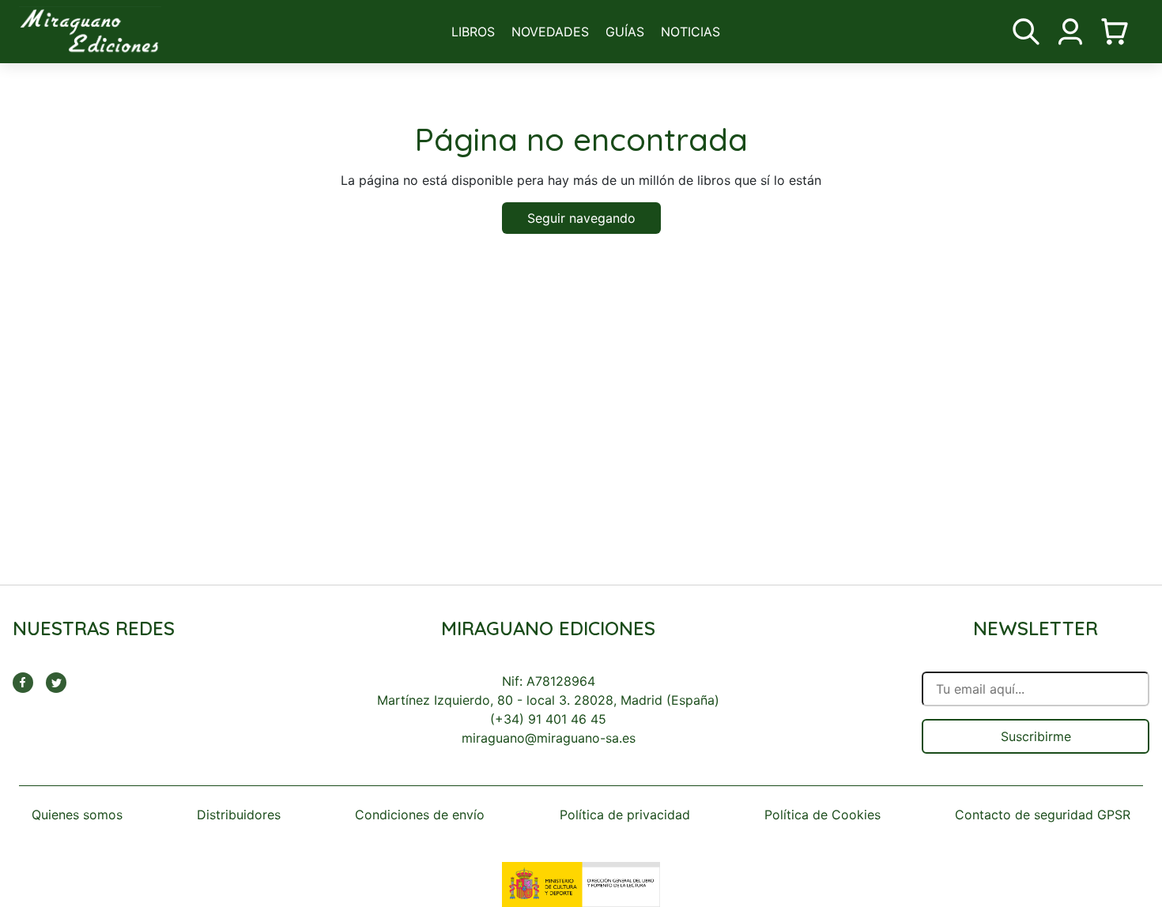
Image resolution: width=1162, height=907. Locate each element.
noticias (690, 32)
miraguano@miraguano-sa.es (549, 738)
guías (625, 32)
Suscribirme (1036, 736)
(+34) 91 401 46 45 (548, 719)
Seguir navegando (581, 218)
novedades (550, 32)
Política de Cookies (822, 814)
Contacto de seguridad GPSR (1042, 814)
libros (473, 32)
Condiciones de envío (420, 814)
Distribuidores (239, 814)
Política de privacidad (625, 814)
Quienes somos (77, 814)
